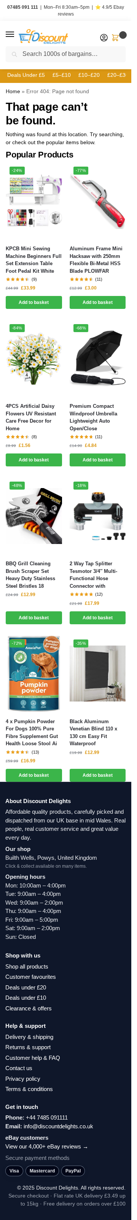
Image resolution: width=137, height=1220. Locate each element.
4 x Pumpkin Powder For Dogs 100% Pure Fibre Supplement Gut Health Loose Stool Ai (32, 733)
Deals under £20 (25, 987)
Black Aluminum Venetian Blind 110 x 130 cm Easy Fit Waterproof (93, 733)
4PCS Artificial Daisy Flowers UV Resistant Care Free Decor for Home (31, 417)
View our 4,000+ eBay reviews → (46, 1146)
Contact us (18, 1068)
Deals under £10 (25, 997)
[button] (17, 34)
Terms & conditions (29, 1089)
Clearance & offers (28, 1008)
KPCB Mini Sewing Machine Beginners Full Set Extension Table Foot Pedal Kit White (34, 260)
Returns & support (28, 1047)
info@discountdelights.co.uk (58, 1126)
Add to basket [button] (34, 302)
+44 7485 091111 (47, 1117)
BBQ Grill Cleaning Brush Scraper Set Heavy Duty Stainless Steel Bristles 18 (30, 575)
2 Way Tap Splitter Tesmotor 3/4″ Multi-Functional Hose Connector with (93, 575)
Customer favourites (30, 976)
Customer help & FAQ (32, 1058)
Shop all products (26, 966)
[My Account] (103, 38)
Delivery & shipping (29, 1037)
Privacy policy (22, 1078)
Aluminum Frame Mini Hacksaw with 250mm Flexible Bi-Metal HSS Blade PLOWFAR (96, 260)
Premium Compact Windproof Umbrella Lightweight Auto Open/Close (93, 417)
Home (13, 91)
